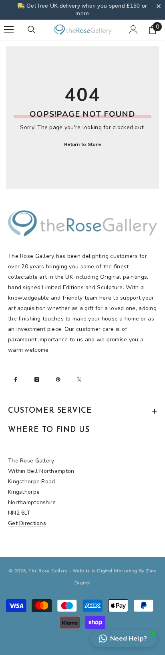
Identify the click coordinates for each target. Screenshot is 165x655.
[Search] (31, 29)
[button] (124, 638)
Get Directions (27, 523)
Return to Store (82, 144)
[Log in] (133, 29)
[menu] (9, 29)
